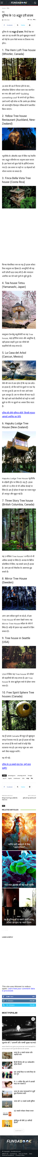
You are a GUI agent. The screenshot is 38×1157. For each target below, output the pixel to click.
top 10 (4, 778)
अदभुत (27, 778)
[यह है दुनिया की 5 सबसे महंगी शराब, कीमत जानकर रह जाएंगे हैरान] (19, 907)
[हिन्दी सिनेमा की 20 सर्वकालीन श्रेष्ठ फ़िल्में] (7, 1065)
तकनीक (19, 881)
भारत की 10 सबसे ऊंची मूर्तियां (24, 1101)
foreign (30, 775)
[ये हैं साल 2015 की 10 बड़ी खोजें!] (19, 869)
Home (4, 8)
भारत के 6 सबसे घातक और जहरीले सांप (23, 1053)
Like (33, 996)
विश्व (32, 778)
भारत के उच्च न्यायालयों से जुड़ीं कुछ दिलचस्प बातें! (24, 1092)
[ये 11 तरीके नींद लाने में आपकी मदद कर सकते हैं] (7, 1084)
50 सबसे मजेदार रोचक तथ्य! (24, 1111)
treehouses (17, 778)
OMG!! (19, 916)
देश (19, 841)
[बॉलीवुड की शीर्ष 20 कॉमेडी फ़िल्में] (7, 1123)
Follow (32, 1001)
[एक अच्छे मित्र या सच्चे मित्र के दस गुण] (7, 1074)
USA (23, 778)
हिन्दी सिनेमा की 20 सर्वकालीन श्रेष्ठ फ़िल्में (24, 1063)
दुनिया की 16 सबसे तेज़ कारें (29, 798)
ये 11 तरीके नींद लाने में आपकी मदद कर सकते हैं (24, 1082)
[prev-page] (3, 929)
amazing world (21, 775)
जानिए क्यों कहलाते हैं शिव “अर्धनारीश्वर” (19, 846)
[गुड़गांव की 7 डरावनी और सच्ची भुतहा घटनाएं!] (19, 1028)
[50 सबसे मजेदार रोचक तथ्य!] (7, 1113)
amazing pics (11, 775)
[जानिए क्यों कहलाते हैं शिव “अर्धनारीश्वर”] (19, 831)
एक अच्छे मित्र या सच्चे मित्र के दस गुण (24, 1073)
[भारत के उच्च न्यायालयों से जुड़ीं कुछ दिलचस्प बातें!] (7, 1094)
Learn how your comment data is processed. (18, 989)
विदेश (8, 8)
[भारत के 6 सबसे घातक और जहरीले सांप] (7, 1055)
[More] (30, 25)
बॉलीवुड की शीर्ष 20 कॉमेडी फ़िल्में (23, 1121)
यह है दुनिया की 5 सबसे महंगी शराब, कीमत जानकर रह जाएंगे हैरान (19, 921)
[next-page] (6, 929)
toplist (10, 778)
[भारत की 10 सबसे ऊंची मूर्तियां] (7, 1104)
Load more (18, 1130)
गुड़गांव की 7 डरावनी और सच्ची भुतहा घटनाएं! (19, 1042)
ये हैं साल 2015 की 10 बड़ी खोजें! (19, 884)
